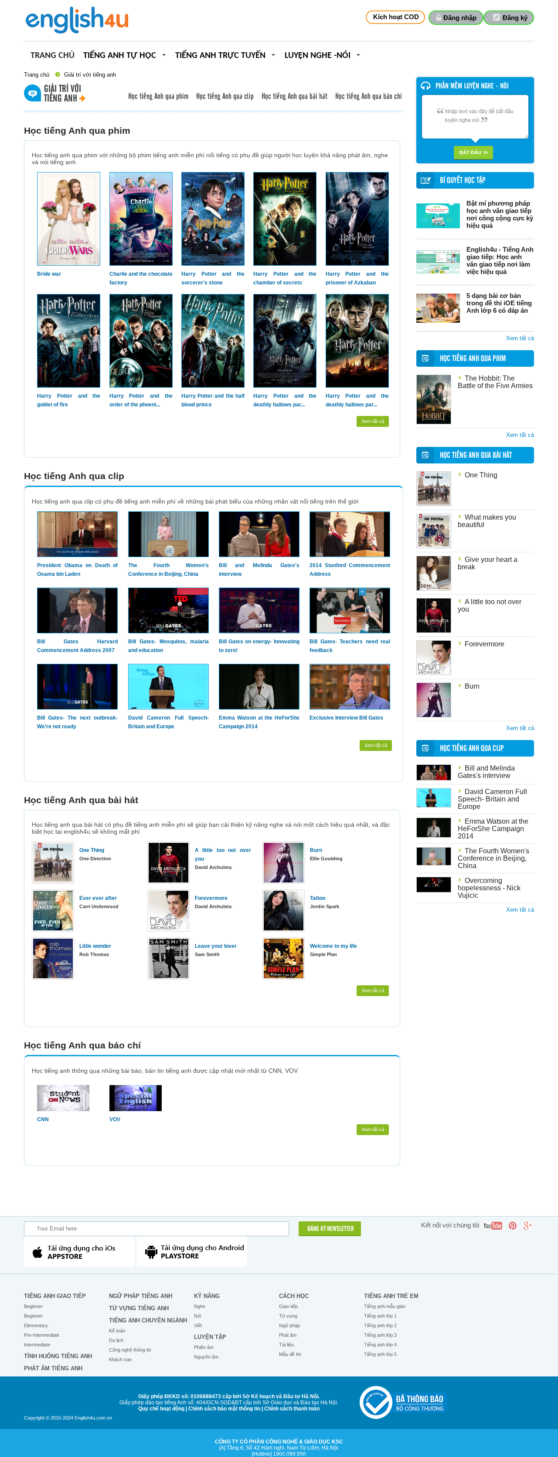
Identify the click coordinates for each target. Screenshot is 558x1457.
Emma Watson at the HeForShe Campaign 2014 (259, 722)
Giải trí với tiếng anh (90, 74)
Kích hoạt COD (396, 16)
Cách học (294, 1296)
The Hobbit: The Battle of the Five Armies (495, 382)
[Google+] (527, 1226)
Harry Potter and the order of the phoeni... (141, 400)
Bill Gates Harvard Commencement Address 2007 (77, 646)
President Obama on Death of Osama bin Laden (77, 569)
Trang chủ (53, 56)
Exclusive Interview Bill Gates (346, 718)
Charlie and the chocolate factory (141, 278)
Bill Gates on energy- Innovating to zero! (259, 646)
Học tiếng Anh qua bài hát (294, 96)
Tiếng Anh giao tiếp (55, 1296)
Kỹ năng (207, 1296)
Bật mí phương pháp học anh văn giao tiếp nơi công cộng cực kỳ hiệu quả (499, 214)
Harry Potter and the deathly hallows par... (284, 400)
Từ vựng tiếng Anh (139, 1308)
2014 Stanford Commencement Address (350, 569)
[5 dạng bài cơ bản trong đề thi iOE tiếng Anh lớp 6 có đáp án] (438, 308)
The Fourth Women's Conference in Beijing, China (168, 569)
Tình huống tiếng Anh (58, 1356)
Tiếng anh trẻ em (391, 1296)
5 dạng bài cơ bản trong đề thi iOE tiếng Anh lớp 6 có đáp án (499, 303)
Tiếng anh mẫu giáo (384, 1306)
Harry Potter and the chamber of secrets (284, 278)
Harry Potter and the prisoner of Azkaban (357, 278)
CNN (43, 1119)
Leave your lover (216, 946)
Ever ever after (98, 898)
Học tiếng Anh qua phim (158, 96)
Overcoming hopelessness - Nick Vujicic (489, 888)
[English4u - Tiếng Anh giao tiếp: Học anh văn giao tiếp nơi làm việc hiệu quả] (438, 262)
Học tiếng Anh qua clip (225, 96)
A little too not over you (223, 854)
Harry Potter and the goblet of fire (68, 400)
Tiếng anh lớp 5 (380, 1354)
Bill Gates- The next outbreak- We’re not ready (77, 722)
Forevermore (211, 898)
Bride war (49, 274)
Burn (316, 850)
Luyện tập (210, 1337)
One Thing (91, 850)
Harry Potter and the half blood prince (213, 400)
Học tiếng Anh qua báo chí (368, 96)
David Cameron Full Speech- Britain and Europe (168, 722)
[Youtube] (492, 1226)
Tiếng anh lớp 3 (380, 1335)
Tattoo (317, 898)
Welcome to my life (333, 946)
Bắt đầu (470, 152)
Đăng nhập (459, 17)
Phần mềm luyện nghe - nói (472, 86)
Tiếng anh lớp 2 (380, 1325)
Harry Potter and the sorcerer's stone (213, 278)
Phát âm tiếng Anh (53, 1368)
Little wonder (95, 946)
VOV (114, 1119)
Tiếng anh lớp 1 (380, 1315)
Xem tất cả (372, 421)
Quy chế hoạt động (161, 1409)
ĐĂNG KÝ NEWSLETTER (330, 1229)
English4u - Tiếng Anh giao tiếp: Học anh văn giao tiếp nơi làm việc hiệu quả (500, 260)
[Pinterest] (512, 1226)
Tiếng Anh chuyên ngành (148, 1320)
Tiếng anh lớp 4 (380, 1344)
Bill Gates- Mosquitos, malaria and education (168, 646)
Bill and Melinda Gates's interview (259, 569)
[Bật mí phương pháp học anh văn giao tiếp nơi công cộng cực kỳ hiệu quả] (438, 215)
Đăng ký (515, 17)
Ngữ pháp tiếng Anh (140, 1296)
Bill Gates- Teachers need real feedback (350, 646)
